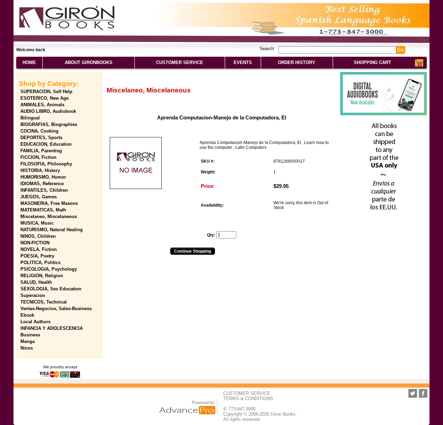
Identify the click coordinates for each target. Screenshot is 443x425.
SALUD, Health (36, 282)
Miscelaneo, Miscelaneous (48, 216)
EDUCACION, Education (46, 144)
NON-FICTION (34, 242)
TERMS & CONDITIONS (248, 398)
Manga (27, 341)
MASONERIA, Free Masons (49, 203)
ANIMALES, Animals (42, 104)
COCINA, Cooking (39, 131)
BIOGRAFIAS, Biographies (48, 124)
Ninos (26, 348)
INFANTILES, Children (44, 190)
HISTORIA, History (40, 170)
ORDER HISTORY (296, 62)
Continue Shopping (192, 251)
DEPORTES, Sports (41, 137)
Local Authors (35, 321)
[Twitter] (412, 393)
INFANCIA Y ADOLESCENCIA (51, 328)
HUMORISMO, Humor (43, 177)
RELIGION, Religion (41, 275)
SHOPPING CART (372, 62)
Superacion (32, 295)
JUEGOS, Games (38, 196)
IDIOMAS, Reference (42, 183)
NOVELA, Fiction (38, 249)
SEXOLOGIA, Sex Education (50, 288)
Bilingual (30, 117)
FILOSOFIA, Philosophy (46, 163)
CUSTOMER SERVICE (179, 62)
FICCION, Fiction (38, 157)
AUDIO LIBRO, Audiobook (48, 111)
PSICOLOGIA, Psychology (48, 269)
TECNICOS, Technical (43, 302)
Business (30, 334)
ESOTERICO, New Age (44, 98)
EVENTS (243, 62)
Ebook (27, 315)
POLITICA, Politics (40, 262)
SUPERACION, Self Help (46, 91)
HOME (29, 62)
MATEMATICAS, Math (43, 209)
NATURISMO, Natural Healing (51, 229)
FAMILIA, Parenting (41, 150)
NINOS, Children (38, 236)
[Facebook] (423, 393)
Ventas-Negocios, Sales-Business (56, 308)
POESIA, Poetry (37, 256)
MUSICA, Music (37, 223)
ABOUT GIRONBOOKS (88, 62)
